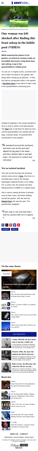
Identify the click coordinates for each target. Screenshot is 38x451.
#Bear (14, 229)
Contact (24, 434)
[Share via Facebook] (2, 225)
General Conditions (19, 437)
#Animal (5, 229)
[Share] (10, 225)
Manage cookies (29, 437)
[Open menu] (2, 3)
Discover (4, 51)
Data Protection (8, 437)
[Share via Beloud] (18, 225)
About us (14, 434)
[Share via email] (14, 225)
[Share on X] (6, 225)
